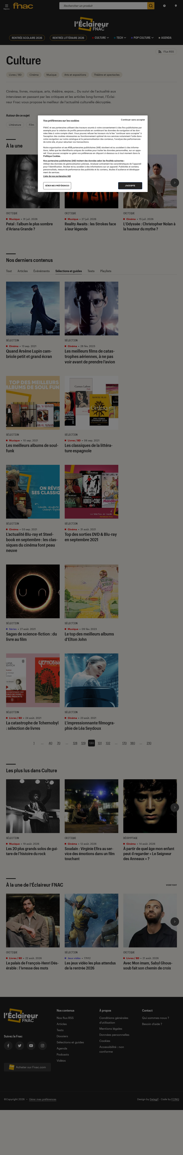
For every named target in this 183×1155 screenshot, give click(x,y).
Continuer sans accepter (133, 119)
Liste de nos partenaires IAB (57, 176)
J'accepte (130, 186)
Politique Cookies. (52, 156)
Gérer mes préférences (57, 186)
